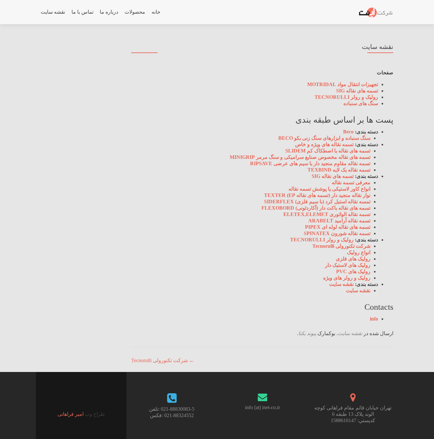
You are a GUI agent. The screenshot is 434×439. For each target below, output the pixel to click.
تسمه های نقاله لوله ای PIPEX (337, 227)
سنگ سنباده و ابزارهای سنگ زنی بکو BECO (324, 138)
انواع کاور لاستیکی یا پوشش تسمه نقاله (329, 189)
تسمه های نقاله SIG (357, 90)
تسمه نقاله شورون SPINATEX (337, 233)
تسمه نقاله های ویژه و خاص (324, 144)
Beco (348, 131)
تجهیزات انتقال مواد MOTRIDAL (342, 84)
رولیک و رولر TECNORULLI (346, 97)
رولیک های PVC (353, 271)
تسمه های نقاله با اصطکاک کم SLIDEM (327, 150)
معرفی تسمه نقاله (351, 182)
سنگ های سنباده (360, 103)
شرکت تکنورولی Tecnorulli (341, 246)
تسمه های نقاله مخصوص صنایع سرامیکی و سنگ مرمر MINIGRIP (300, 157)
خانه (156, 12)
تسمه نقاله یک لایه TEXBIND (339, 169)
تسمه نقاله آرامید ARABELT (339, 220)
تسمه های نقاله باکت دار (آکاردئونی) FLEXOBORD (315, 208)
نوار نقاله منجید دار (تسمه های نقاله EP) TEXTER (317, 195)
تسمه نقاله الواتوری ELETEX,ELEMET (326, 214)
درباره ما (109, 12)
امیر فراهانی (71, 414)
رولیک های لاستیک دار (347, 265)
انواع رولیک (358, 252)
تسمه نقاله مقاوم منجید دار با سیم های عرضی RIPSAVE (310, 163)
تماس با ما (82, 12)
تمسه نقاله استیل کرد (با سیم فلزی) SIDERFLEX (317, 201)
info (374, 318)
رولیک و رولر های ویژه (346, 277)
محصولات (135, 12)
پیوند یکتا (307, 333)
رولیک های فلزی (353, 258)
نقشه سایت (53, 12)
